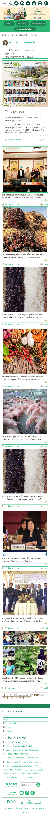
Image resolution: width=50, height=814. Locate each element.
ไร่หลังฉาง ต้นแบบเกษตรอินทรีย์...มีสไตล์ (19, 746)
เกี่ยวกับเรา (8, 715)
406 (15, 695)
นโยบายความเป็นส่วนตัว (13, 723)
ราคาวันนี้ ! (9, 24)
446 (21, 695)
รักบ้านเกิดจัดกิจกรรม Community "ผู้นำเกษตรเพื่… (23, 773)
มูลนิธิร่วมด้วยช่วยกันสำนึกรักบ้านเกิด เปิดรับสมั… (22, 777)
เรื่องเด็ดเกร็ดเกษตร (19, 35)
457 (42, 695)
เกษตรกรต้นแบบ (38, 24)
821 (26, 697)
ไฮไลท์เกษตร (14, 51)
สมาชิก (7, 727)
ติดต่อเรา (7, 719)
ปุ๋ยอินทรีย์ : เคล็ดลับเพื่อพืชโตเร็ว (16, 754)
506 (15, 697)
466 (10, 697)
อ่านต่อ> (42, 135)
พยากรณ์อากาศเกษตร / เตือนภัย (19, 57)
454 (26, 695)
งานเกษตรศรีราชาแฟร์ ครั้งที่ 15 (16, 742)
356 (10, 695)
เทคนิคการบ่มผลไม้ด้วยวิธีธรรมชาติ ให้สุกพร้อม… (22, 762)
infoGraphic (10, 54)
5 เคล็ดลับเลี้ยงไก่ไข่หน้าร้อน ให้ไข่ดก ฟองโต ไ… (21, 757)
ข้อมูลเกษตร (8, 731)
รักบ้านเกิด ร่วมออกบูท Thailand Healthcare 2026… (24, 769)
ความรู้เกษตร (22, 24)
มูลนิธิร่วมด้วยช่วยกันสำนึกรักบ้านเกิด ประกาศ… (21, 766)
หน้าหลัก (5, 35)
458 (5, 697)
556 (21, 697)
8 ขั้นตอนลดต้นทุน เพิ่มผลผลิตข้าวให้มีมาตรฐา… (22, 750)
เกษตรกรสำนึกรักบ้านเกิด (25, 29)
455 (31, 695)
